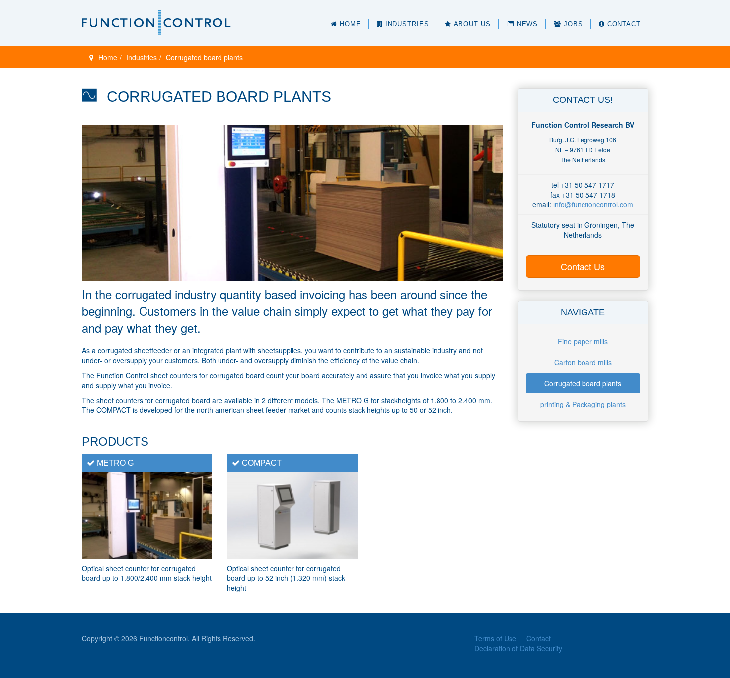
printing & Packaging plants (583, 404)
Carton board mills (583, 362)
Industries (407, 24)
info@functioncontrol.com (593, 204)
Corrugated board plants (582, 383)
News (527, 24)
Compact (262, 463)
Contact (624, 24)
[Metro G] (147, 514)
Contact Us (583, 266)
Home (350, 24)
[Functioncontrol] (156, 23)
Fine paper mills (583, 341)
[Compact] (292, 514)
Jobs (573, 24)
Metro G (115, 463)
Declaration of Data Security (518, 648)
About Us (472, 24)
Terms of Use (495, 638)
